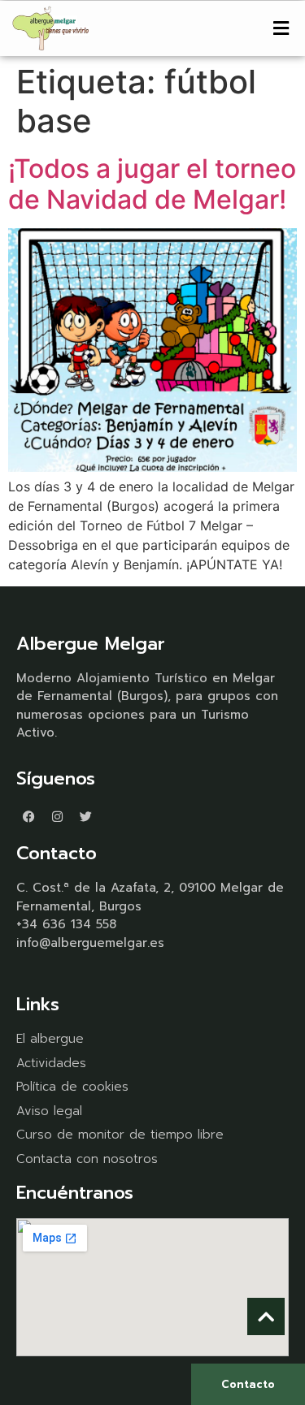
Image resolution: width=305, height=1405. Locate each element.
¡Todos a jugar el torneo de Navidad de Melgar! (152, 184)
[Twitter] (85, 816)
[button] (280, 28)
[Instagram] (57, 816)
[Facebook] (28, 816)
